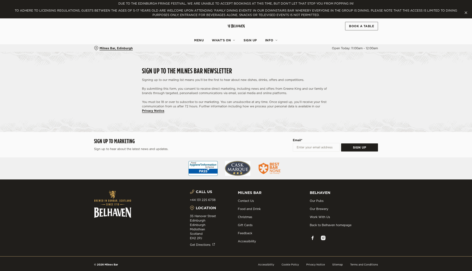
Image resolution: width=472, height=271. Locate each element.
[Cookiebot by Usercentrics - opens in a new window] (108, 34)
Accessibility (247, 241)
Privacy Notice (153, 111)
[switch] (190, 34)
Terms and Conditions (364, 264)
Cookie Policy (290, 264)
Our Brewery (319, 209)
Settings (273, 34)
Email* (297, 140)
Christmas (245, 217)
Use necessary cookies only (357, 21)
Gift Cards (245, 225)
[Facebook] (312, 238)
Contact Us (246, 201)
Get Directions (200, 245)
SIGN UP (359, 147)
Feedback (245, 233)
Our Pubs (317, 201)
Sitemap (337, 264)
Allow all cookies (357, 9)
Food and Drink (249, 209)
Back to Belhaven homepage (330, 225)
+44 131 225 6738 (203, 200)
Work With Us (320, 217)
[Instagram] (323, 238)
